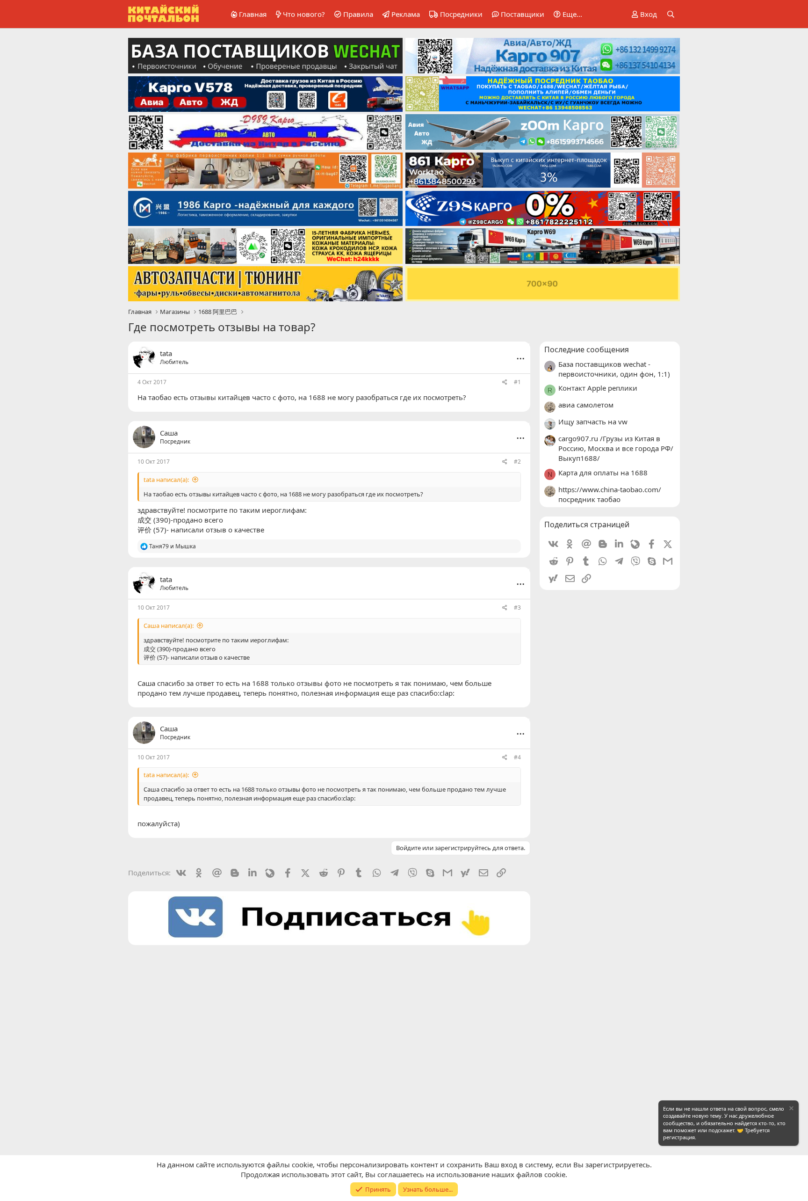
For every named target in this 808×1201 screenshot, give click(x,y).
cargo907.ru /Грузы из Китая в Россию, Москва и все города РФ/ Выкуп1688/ (615, 448)
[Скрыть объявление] (790, 1109)
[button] (566, 14)
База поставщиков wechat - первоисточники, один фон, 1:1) (614, 368)
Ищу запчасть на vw (593, 421)
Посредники (461, 14)
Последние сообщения (586, 349)
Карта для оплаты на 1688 (603, 472)
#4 (517, 757)
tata (166, 353)
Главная (253, 14)
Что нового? (304, 14)
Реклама (405, 14)
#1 (517, 382)
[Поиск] (671, 14)
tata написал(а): (166, 479)
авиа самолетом (585, 404)
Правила (358, 14)
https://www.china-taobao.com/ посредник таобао (609, 494)
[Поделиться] (505, 382)
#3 (517, 607)
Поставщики (522, 14)
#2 (517, 462)
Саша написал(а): (169, 625)
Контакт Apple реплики (597, 388)
